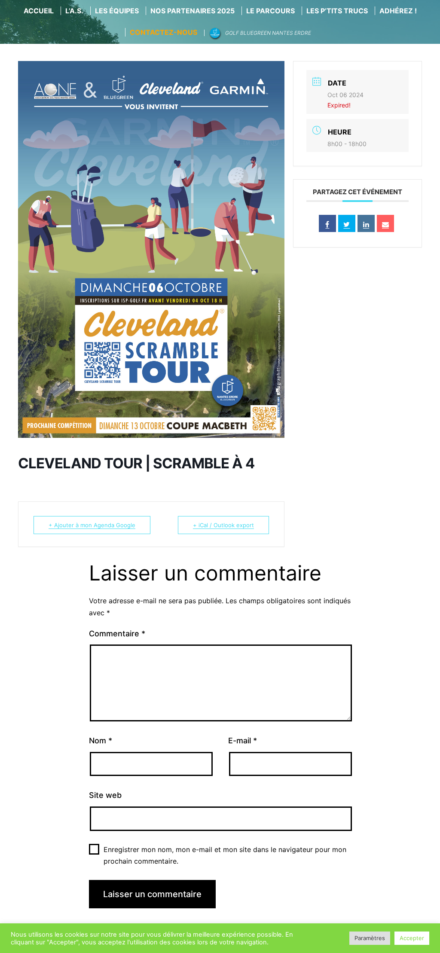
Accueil (39, 10)
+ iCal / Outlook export (223, 525)
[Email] (385, 223)
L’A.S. (74, 10)
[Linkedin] (366, 223)
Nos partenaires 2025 (192, 10)
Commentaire (117, 633)
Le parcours (270, 10)
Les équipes (117, 10)
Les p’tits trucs (337, 10)
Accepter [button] (412, 938)
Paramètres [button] (369, 938)
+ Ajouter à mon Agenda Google (92, 525)
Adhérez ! (398, 10)
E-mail (242, 740)
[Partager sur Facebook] (327, 223)
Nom (100, 740)
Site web (105, 795)
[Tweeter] (346, 223)
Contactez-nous (163, 32)
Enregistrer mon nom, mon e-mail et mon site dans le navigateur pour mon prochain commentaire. (225, 855)
